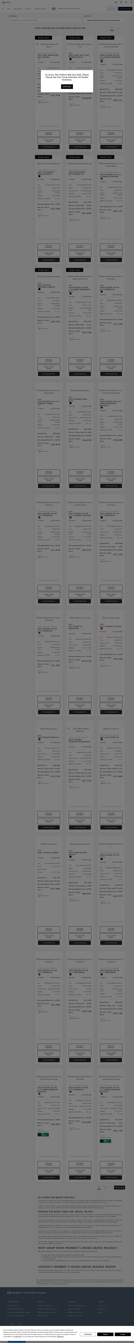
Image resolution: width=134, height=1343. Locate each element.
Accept (123, 1334)
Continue (67, 86)
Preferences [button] (60, 1336)
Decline (105, 1334)
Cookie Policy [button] (18, 1336)
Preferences (88, 1334)
